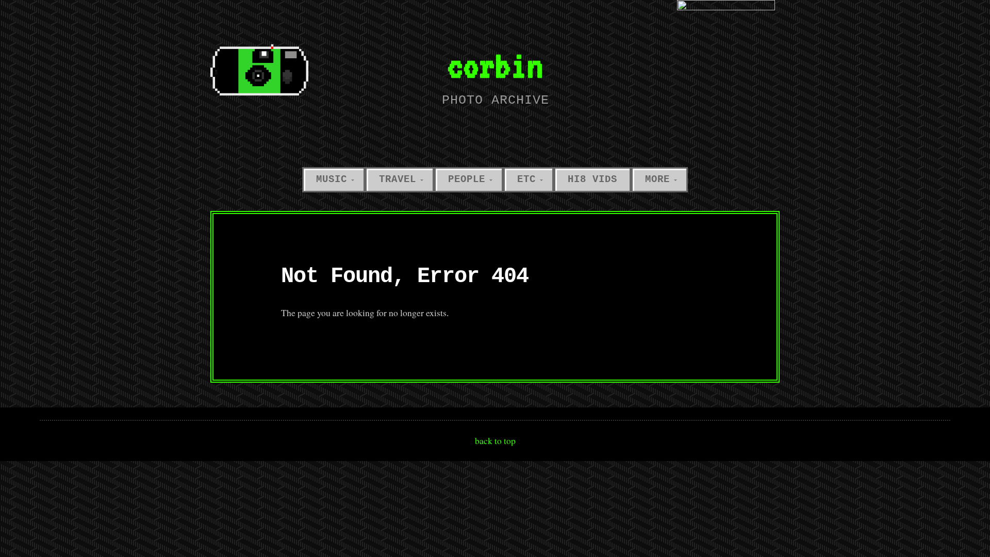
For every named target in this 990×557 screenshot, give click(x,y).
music (331, 179)
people (466, 179)
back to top (495, 440)
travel (397, 179)
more (657, 179)
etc (526, 179)
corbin (495, 65)
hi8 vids (592, 179)
